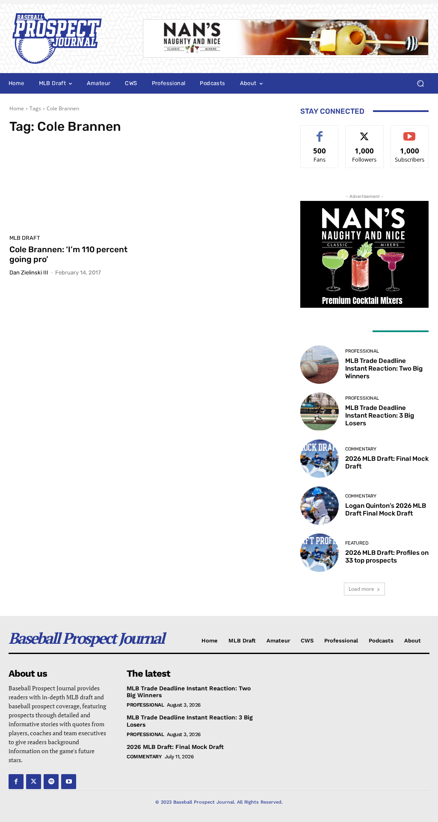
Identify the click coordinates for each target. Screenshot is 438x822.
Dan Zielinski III (28, 272)
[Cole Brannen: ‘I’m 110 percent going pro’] (75, 187)
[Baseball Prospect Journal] (67, 38)
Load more (361, 588)
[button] (420, 84)
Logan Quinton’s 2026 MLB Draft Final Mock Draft (385, 509)
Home (16, 108)
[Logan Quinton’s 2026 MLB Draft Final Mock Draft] (319, 505)
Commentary (360, 449)
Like (320, 132)
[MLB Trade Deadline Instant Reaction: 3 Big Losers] (319, 411)
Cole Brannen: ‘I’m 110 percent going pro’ (68, 254)
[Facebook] (16, 781)
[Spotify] (51, 781)
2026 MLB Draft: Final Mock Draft (175, 746)
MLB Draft (24, 238)
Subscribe (409, 132)
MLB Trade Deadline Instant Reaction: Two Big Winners (384, 368)
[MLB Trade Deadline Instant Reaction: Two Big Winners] (319, 364)
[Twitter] (33, 781)
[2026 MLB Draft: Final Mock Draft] (319, 458)
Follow (365, 132)
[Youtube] (68, 781)
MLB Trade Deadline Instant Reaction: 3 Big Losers (379, 415)
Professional (362, 351)
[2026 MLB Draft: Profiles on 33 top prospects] (319, 552)
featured (357, 543)
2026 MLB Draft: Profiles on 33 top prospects (387, 556)
